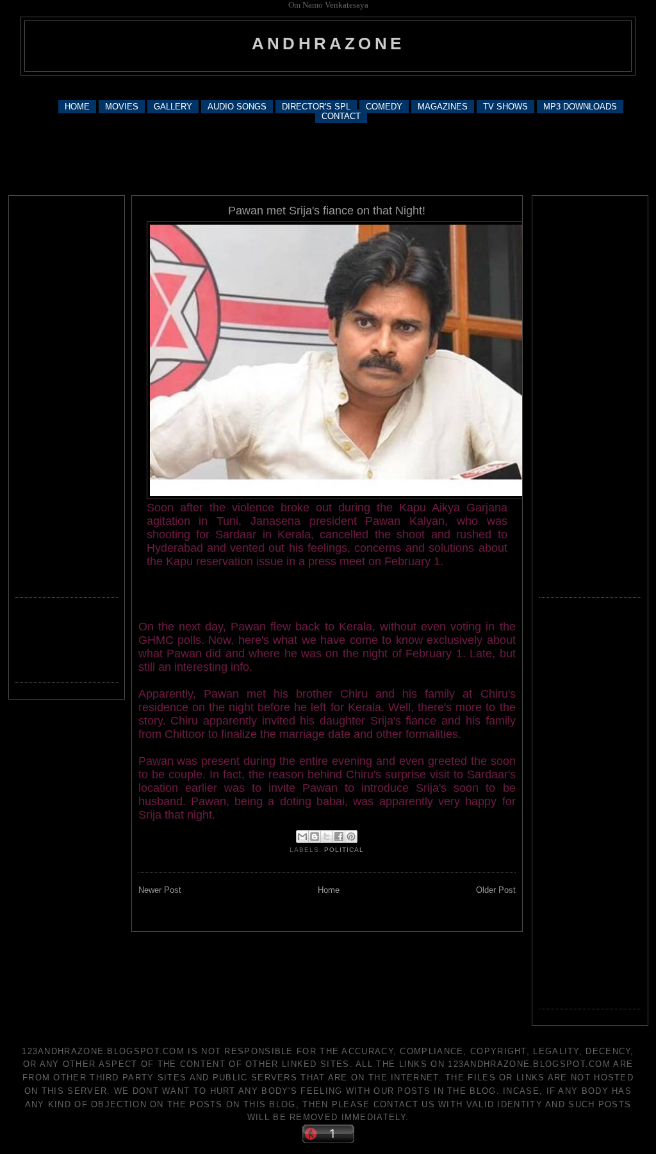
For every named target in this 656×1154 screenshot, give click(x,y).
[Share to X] (326, 836)
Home (329, 890)
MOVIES (121, 106)
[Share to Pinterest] (351, 836)
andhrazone (328, 43)
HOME (77, 106)
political (344, 849)
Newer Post (159, 890)
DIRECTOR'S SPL (316, 106)
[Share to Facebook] (338, 836)
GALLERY (173, 106)
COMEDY (384, 106)
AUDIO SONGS (237, 106)
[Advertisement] (328, 87)
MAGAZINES (443, 106)
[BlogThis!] (314, 836)
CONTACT (341, 116)
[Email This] (302, 836)
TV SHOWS (505, 106)
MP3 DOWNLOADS (580, 106)
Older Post (496, 890)
